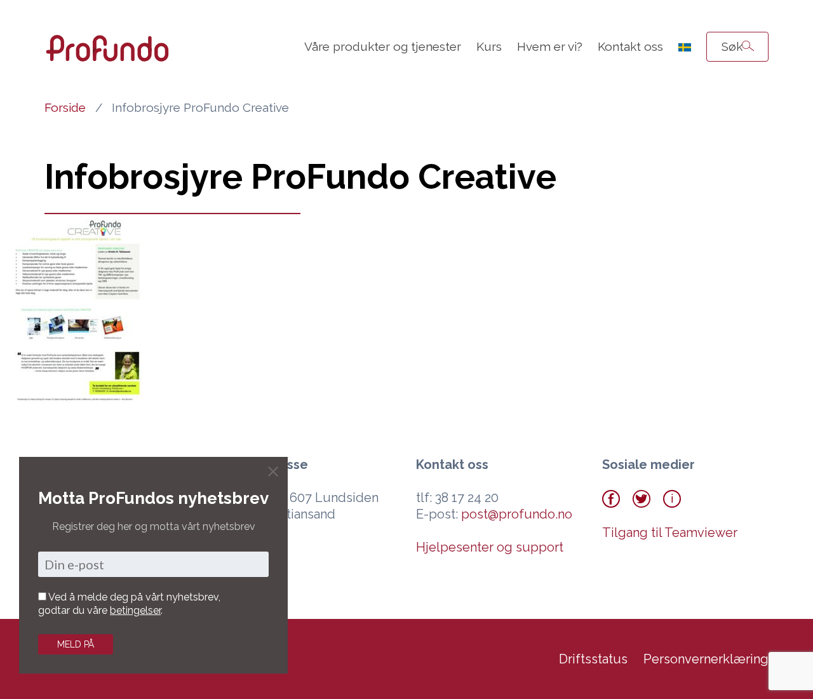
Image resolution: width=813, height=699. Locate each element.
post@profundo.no (516, 514)
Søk (732, 46)
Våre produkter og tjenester (382, 46)
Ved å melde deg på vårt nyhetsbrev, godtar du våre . (129, 603)
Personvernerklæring (706, 659)
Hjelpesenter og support (489, 547)
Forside (65, 107)
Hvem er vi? (549, 46)
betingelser (135, 610)
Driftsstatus (593, 659)
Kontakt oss (630, 46)
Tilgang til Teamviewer (669, 532)
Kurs (489, 46)
